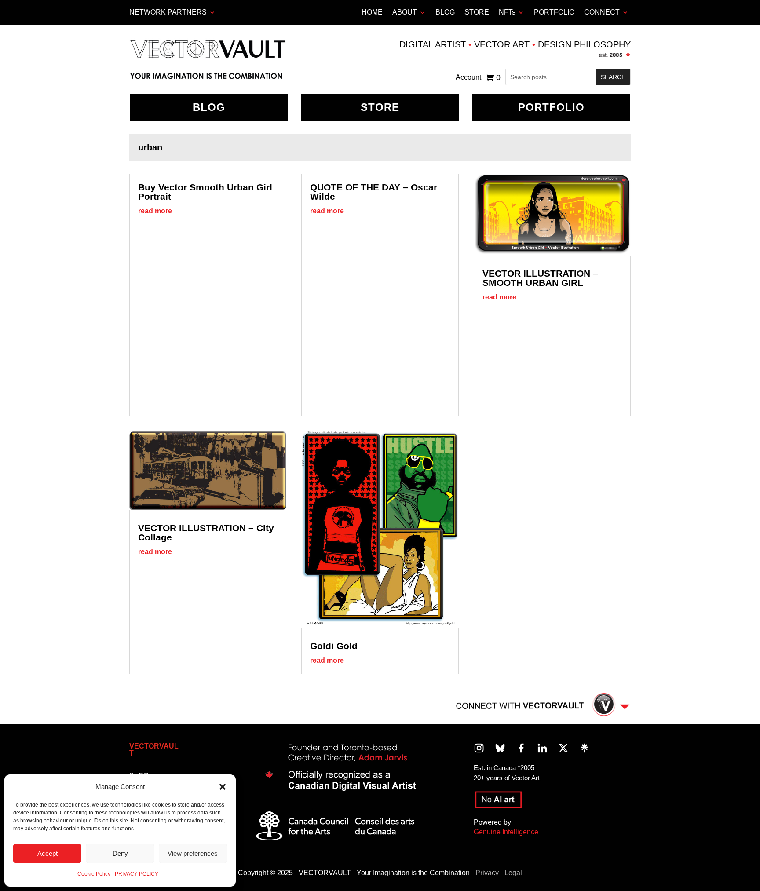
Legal (513, 872)
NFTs (507, 12)
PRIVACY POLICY (136, 874)
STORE (476, 12)
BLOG (445, 12)
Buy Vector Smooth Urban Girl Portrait (205, 191)
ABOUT (404, 12)
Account (468, 77)
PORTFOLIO (554, 12)
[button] (222, 786)
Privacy (487, 872)
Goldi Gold (334, 646)
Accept (47, 853)
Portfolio (551, 107)
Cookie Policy (93, 874)
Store (380, 107)
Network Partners (168, 12)
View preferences (193, 853)
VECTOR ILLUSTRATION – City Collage (206, 532)
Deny (120, 853)
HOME (372, 12)
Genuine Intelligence (506, 832)
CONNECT (602, 12)
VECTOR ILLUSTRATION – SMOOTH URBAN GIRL (540, 278)
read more (155, 211)
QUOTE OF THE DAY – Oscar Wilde (373, 191)
